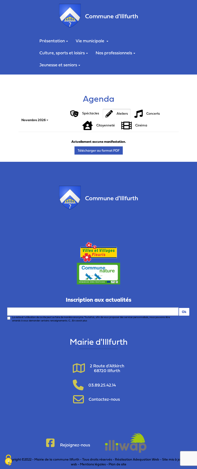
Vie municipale (90, 41)
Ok (184, 311)
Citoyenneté (105, 124)
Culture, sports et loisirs (62, 53)
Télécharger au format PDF (99, 150)
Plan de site (117, 464)
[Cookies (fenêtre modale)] (8, 460)
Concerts (153, 113)
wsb (74, 464)
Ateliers (122, 113)
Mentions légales (93, 464)
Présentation (52, 41)
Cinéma (141, 124)
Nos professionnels (114, 53)
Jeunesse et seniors (58, 65)
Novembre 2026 (33, 119)
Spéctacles (90, 113)
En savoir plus (79, 320)
